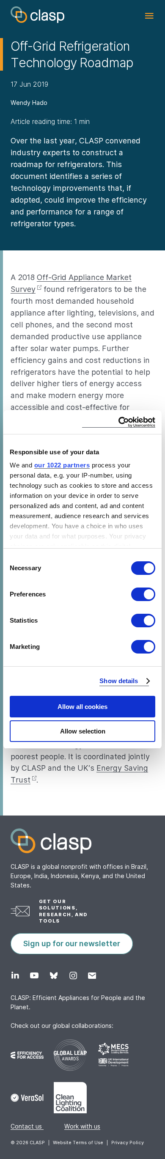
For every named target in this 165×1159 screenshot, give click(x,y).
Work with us (82, 1126)
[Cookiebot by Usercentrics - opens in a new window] (118, 422)
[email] (92, 975)
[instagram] (73, 975)
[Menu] (149, 16)
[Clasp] (82, 841)
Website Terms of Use (78, 1142)
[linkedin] (15, 975)
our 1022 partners (62, 465)
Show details (118, 680)
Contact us (27, 1126)
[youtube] (34, 975)
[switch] (143, 594)
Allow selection (82, 731)
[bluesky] (53, 975)
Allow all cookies (82, 706)
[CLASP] (37, 14)
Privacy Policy (127, 1142)
